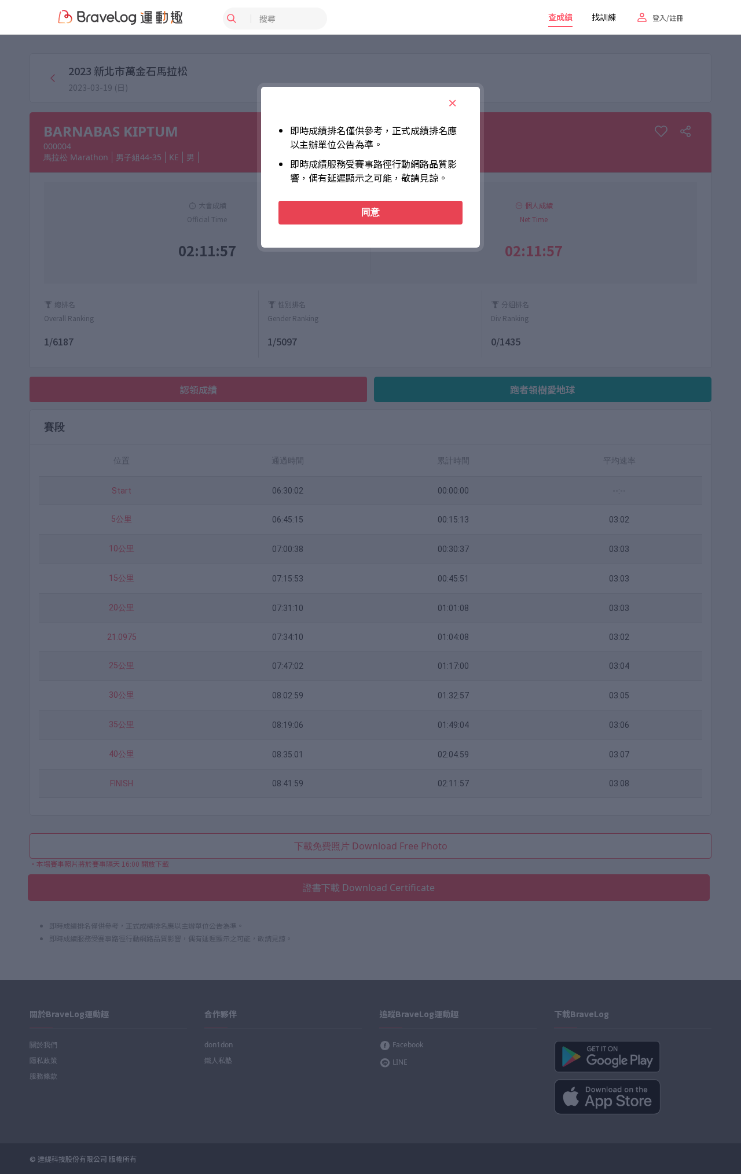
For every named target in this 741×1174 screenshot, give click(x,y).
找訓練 (604, 17)
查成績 (560, 17)
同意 (370, 212)
